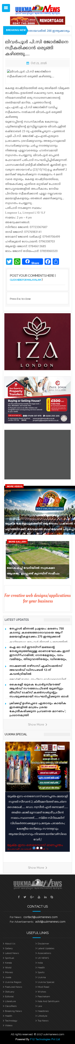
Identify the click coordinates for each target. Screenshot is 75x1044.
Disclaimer (43, 943)
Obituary (9, 991)
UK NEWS (43, 958)
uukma (42, 977)
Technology (11, 1020)
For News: (16, 917)
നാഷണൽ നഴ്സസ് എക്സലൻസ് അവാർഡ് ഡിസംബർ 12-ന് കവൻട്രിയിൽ (35, 670)
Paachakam (44, 996)
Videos (8, 1025)
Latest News (12, 953)
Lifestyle (42, 1015)
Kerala (8, 962)
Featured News (13, 987)
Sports (41, 972)
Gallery (9, 948)
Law (40, 1006)
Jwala (8, 977)
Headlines (43, 1011)
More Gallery (17, 541)
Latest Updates (46, 948)
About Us (10, 943)
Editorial (9, 996)
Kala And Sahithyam (48, 1001)
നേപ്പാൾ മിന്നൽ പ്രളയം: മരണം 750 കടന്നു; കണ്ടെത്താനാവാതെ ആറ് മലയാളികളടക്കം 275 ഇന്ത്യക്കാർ (36, 632)
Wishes (42, 991)
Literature (10, 1001)
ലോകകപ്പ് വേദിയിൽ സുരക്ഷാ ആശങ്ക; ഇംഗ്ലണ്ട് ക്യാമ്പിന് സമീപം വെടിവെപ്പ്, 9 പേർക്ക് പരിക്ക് (33, 571)
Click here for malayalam (25, 279)
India (40, 962)
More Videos (14, 486)
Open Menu (6, 8)
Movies (9, 972)
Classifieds (11, 1006)
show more (36, 724)
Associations (44, 953)
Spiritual (9, 958)
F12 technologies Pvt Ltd (45, 1039)
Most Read (43, 987)
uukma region (13, 982)
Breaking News (13, 1011)
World (8, 967)
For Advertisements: (22, 921)
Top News (43, 1020)
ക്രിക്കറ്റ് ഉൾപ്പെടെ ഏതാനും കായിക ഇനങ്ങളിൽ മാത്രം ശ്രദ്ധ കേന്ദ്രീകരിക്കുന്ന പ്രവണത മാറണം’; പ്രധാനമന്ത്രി (37, 709)
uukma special (16, 734)
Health (41, 967)
